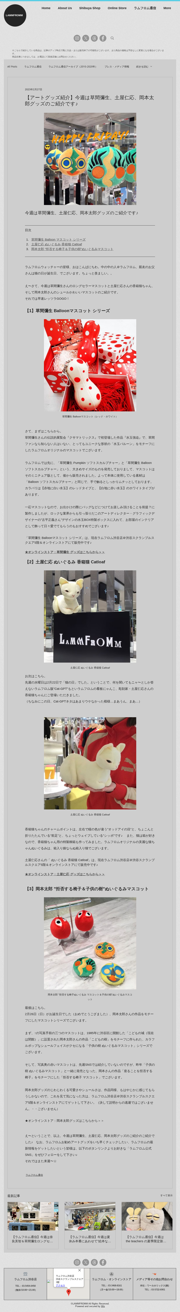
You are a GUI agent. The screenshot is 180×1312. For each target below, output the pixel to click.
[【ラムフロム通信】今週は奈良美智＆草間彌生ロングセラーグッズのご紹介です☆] (33, 1216)
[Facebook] (102, 38)
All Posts (12, 66)
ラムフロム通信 (32, 66)
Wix (103, 1306)
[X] (85, 38)
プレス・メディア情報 (117, 66)
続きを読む (142, 66)
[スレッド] (94, 38)
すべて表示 (166, 1195)
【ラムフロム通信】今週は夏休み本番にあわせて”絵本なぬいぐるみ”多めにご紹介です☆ (90, 1239)
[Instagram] (77, 38)
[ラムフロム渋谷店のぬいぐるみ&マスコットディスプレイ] (90, 1216)
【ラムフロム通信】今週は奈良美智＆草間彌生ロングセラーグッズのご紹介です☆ (32, 1239)
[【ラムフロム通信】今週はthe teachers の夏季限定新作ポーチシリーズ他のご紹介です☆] (147, 1216)
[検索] (112, 38)
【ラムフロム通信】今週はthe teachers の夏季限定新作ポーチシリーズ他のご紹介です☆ (146, 1239)
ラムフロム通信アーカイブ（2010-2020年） (73, 66)
